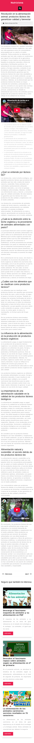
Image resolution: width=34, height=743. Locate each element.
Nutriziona (17, 2)
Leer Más (8, 634)
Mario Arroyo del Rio (11, 23)
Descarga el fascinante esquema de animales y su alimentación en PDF (16, 612)
